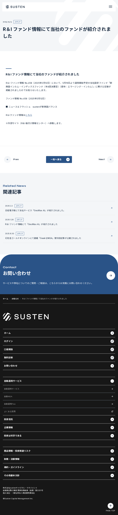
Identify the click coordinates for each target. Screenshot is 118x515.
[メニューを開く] (110, 7)
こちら (28, 115)
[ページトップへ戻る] (110, 506)
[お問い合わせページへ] (110, 276)
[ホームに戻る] (15, 7)
